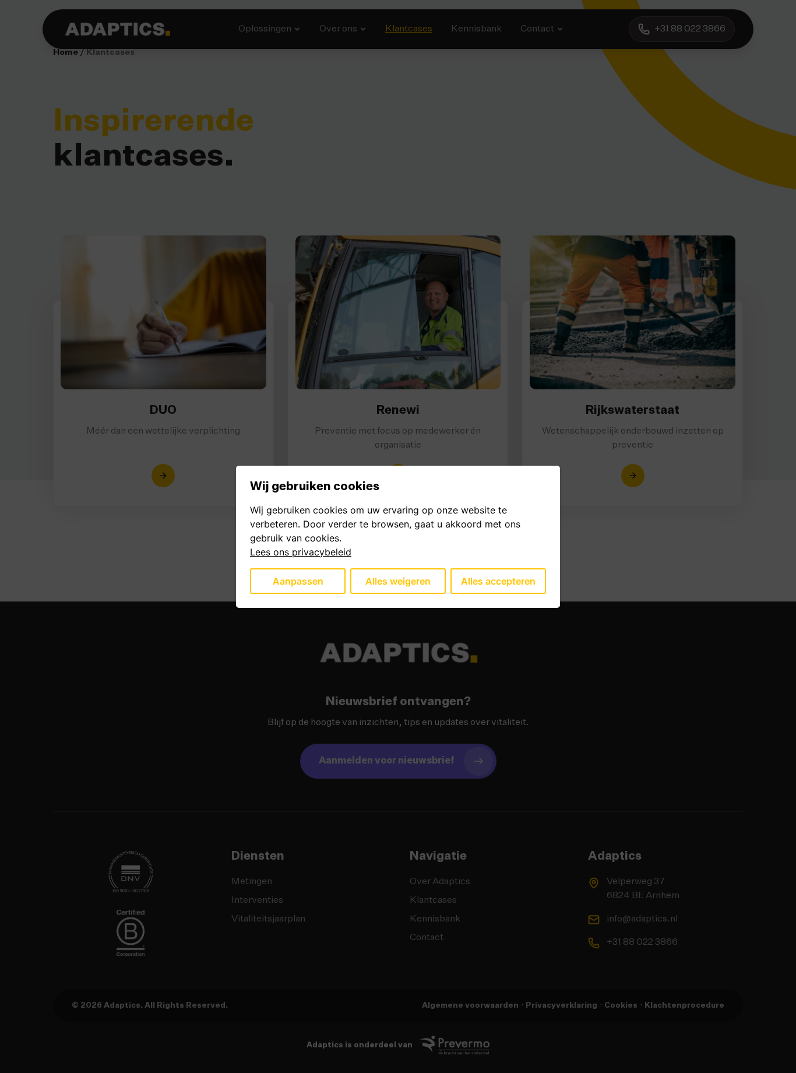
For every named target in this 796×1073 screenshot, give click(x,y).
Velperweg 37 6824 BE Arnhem (643, 888)
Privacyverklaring (561, 1005)
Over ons (338, 29)
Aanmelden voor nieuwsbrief (387, 761)
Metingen (251, 881)
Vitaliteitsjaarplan (268, 919)
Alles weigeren (398, 581)
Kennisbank (476, 29)
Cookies (620, 1005)
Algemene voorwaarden (470, 1005)
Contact (537, 29)
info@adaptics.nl (642, 919)
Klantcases (408, 29)
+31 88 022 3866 (642, 942)
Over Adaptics (440, 881)
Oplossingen (264, 29)
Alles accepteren (498, 581)
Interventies (257, 900)
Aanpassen (298, 581)
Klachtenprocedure (684, 1005)
